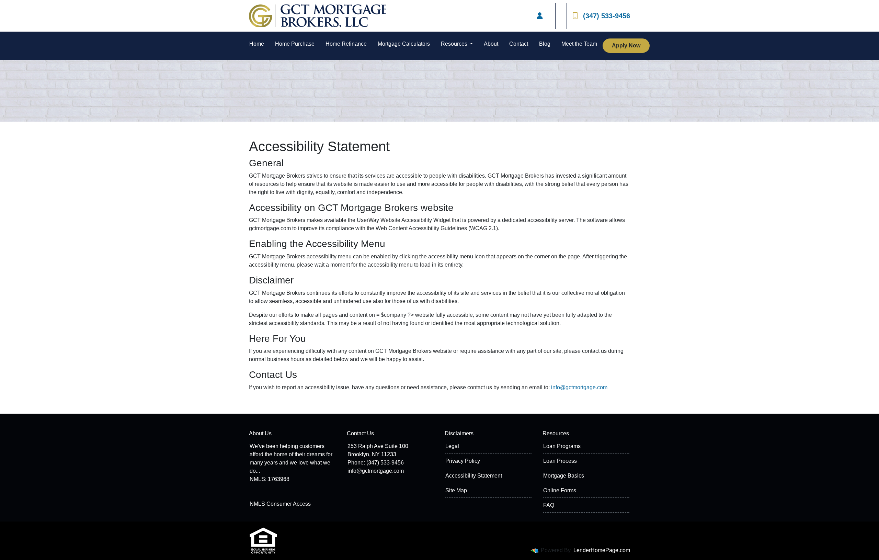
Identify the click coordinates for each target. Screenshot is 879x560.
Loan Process (560, 461)
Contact (518, 44)
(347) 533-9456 (606, 16)
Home (256, 44)
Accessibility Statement (473, 476)
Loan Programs (562, 446)
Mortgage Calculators (404, 44)
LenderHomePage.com (601, 550)
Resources (455, 44)
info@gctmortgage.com (579, 387)
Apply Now (626, 45)
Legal (452, 446)
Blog (544, 44)
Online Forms (559, 490)
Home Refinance (346, 44)
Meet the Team (579, 44)
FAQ (548, 505)
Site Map (456, 490)
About (491, 44)
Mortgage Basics (563, 476)
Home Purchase (295, 44)
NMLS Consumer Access (280, 504)
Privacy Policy (462, 461)
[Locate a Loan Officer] (540, 16)
